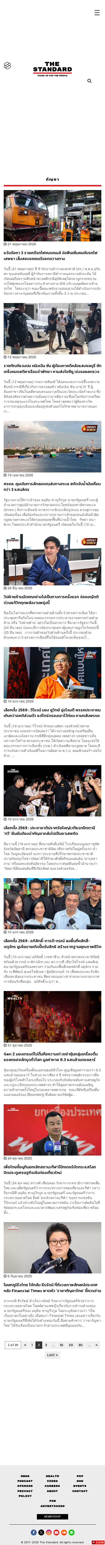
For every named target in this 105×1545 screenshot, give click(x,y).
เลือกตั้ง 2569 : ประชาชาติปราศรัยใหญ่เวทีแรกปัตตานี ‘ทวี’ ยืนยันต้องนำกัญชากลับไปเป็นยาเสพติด (49, 830)
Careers (52, 1486)
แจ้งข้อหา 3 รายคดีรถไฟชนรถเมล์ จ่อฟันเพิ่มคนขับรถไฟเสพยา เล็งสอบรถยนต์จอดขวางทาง (50, 255)
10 (61, 1345)
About (52, 1491)
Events (79, 1486)
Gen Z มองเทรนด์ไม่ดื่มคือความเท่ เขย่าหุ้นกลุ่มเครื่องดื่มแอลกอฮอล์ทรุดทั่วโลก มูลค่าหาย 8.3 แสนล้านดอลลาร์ (51, 1056)
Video (52, 1481)
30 (80, 1345)
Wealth (52, 1476)
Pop (80, 1476)
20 (71, 1345)
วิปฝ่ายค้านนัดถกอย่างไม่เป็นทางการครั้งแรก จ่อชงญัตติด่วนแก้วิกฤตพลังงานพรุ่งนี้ (51, 599)
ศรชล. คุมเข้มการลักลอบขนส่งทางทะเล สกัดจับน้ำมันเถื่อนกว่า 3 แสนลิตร (52, 486)
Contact (80, 1491)
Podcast (25, 1481)
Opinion (25, 1486)
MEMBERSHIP (52, 1516)
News (25, 1476)
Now (80, 1481)
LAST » (52, 1355)
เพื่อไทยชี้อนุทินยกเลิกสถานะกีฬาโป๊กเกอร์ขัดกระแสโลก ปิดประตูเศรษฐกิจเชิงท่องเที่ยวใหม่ (50, 1169)
